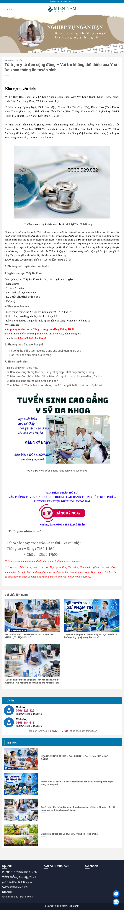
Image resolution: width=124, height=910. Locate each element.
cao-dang (9, 60)
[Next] (117, 34)
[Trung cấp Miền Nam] (62, 9)
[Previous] (6, 34)
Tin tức (19, 60)
